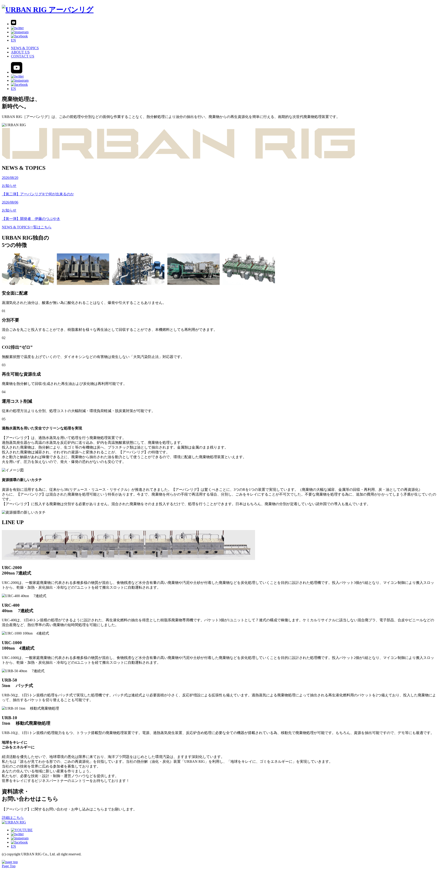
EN (13, 40)
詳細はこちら (13, 818)
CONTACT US (22, 56)
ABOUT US (20, 52)
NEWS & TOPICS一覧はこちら (27, 227)
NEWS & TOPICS (25, 48)
